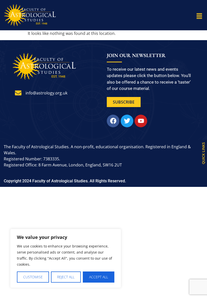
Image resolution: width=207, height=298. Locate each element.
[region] (65, 258)
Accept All (98, 277)
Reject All (65, 277)
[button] (199, 16)
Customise (33, 277)
